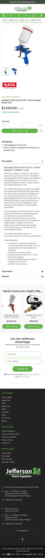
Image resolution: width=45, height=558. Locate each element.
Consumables (7, 397)
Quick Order (6, 453)
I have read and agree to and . (23, 375)
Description (7, 161)
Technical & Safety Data (11, 434)
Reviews (5, 276)
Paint (4, 415)
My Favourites (7, 459)
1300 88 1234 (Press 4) (13, 500)
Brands (4, 421)
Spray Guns (6, 400)
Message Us (24, 531)
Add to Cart (18, 131)
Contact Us (6, 443)
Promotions (6, 418)
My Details (6, 456)
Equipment (6, 406)
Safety (4, 409)
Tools (3, 403)
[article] (11, 312)
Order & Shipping (8, 431)
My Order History (8, 462)
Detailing (5, 412)
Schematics (7, 271)
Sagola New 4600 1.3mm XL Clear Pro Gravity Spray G (11, 316)
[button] (41, 131)
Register (21, 369)
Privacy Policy (24, 377)
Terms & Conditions (33, 374)
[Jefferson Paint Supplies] (22, 8)
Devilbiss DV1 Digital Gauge (33, 316)
